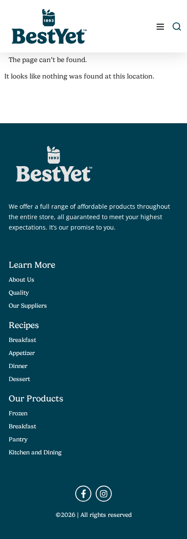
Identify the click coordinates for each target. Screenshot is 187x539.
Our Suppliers (28, 305)
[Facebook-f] (83, 494)
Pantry (18, 439)
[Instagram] (104, 494)
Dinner (18, 365)
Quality (19, 292)
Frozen (18, 413)
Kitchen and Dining (35, 452)
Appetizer (22, 352)
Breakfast (22, 339)
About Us (21, 279)
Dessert (19, 378)
